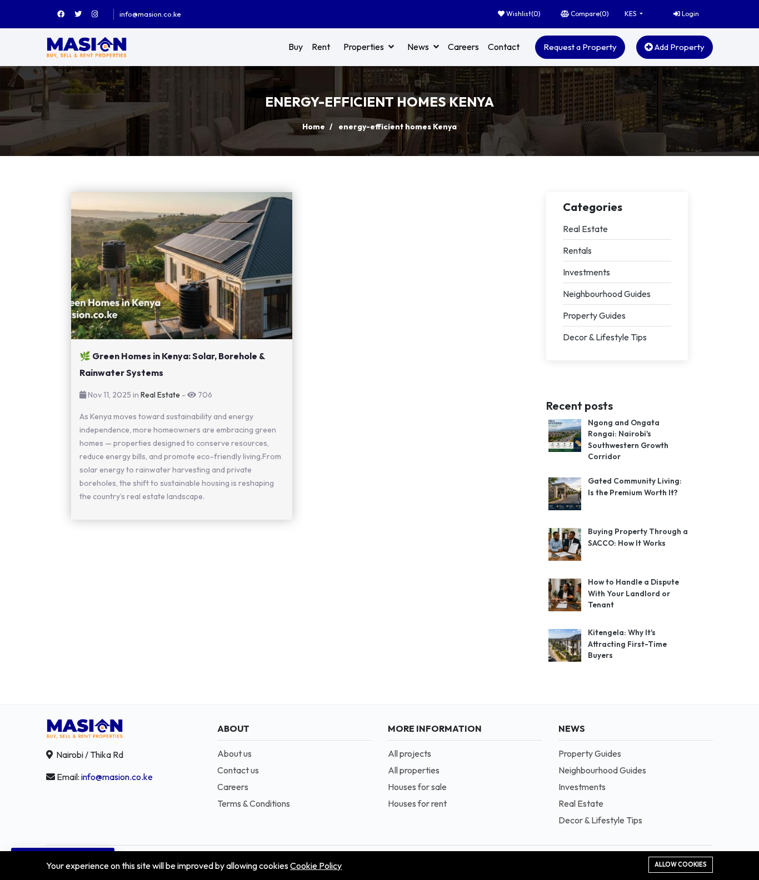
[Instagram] (100, 13)
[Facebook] (65, 13)
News (418, 46)
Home (313, 127)
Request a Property (580, 47)
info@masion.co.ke (150, 13)
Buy (295, 46)
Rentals (577, 250)
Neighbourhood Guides (607, 293)
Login (689, 13)
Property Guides (594, 315)
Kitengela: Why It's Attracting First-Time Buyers (627, 643)
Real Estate (160, 395)
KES (631, 13)
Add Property (679, 47)
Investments (586, 272)
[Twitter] (83, 13)
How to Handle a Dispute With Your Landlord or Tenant (633, 593)
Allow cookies (681, 864)
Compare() (589, 13)
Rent (321, 46)
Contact (504, 46)
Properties (363, 46)
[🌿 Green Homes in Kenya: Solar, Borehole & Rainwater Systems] (181, 265)
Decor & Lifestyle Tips (605, 337)
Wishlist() (523, 13)
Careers (463, 46)
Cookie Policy (316, 865)
